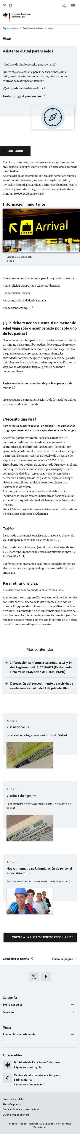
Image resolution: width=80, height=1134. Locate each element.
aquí (26, 308)
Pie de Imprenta (11, 1104)
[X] (35, 976)
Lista (6, 509)
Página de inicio (10, 28)
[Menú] (73, 5)
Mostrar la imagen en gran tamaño (41, 230)
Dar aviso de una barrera (16, 1114)
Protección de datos (13, 1099)
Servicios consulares (33, 28)
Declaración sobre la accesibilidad (21, 1109)
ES (10, 5)
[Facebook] (47, 976)
